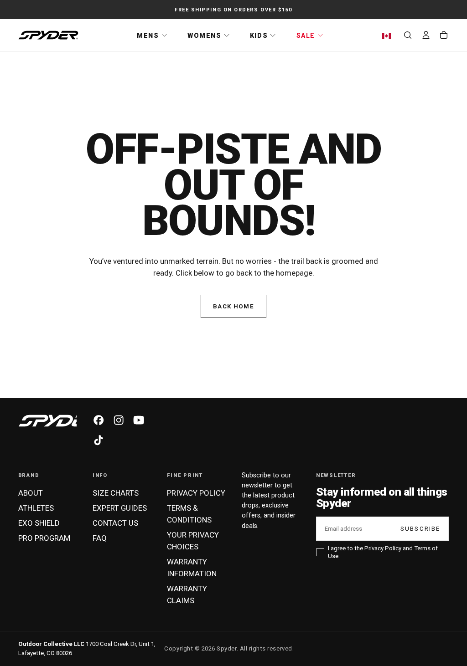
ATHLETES (36, 507)
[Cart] (444, 36)
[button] (388, 36)
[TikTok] (98, 440)
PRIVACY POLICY (196, 492)
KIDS (259, 35)
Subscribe (420, 528)
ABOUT (30, 492)
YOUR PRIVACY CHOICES (193, 540)
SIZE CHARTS (116, 492)
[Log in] (426, 36)
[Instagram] (119, 420)
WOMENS (204, 35)
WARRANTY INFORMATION (192, 567)
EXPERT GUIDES (120, 507)
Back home (233, 306)
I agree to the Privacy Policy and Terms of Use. (383, 552)
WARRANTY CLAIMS (187, 594)
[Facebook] (98, 420)
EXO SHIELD (39, 523)
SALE (305, 35)
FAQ (100, 538)
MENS (148, 35)
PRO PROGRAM (44, 538)
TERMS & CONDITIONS (189, 513)
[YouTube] (139, 420)
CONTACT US (115, 523)
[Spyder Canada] (58, 421)
